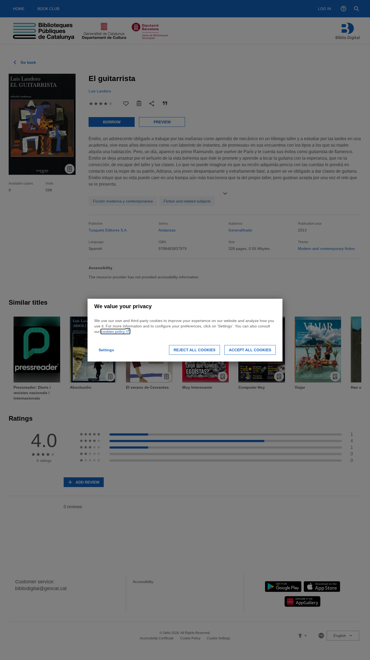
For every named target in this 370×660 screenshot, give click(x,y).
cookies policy (113, 331)
